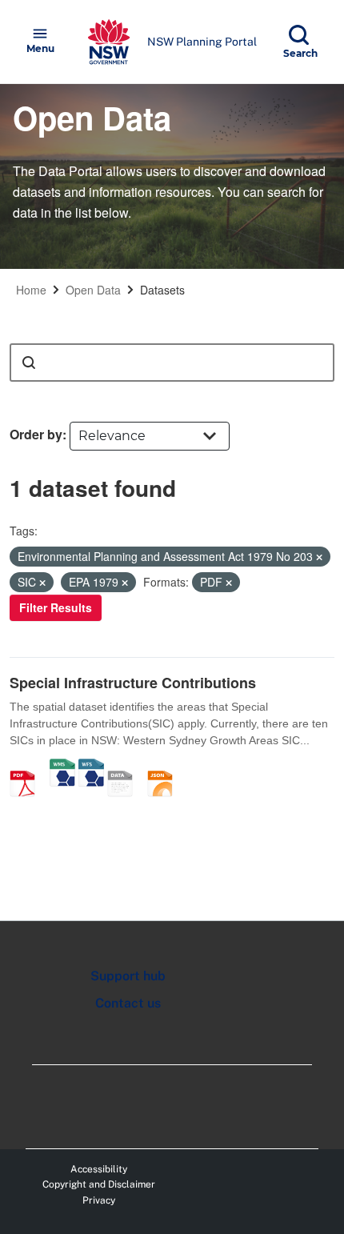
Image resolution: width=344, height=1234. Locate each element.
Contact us (128, 1003)
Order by (36, 434)
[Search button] (29, 362)
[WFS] (91, 767)
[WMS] (62, 767)
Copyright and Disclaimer (98, 1184)
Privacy (98, 1200)
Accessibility (98, 1169)
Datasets (162, 290)
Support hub (128, 976)
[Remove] (319, 557)
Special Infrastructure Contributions (133, 682)
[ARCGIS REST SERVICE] (125, 767)
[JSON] (165, 767)
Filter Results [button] (55, 607)
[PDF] (28, 767)
